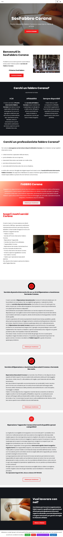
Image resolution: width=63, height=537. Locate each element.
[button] (60, 1)
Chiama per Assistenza (31, 203)
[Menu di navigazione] (57, 1)
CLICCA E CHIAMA (31, 31)
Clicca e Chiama (39, 523)
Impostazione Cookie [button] (43, 535)
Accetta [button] (28, 535)
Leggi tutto (53, 535)
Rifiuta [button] (33, 535)
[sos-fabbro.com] (2, 1)
